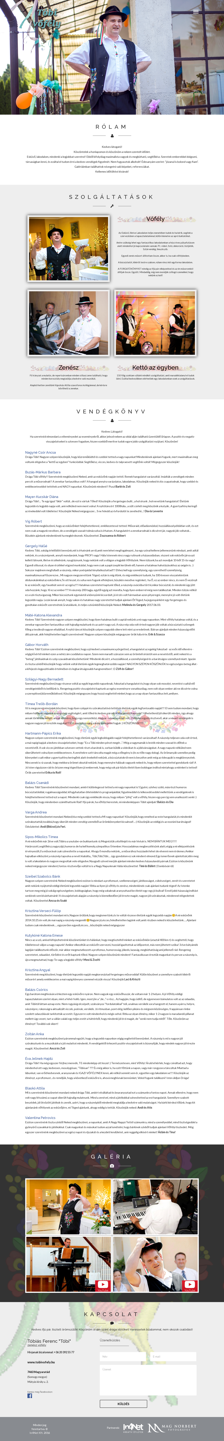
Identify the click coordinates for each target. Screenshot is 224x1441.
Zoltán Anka (34, 1034)
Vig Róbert (33, 521)
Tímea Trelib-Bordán (41, 704)
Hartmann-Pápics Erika (43, 733)
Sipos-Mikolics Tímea (41, 837)
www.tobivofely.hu (41, 1362)
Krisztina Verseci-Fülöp (43, 911)
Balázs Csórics (36, 990)
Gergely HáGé (36, 546)
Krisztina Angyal (37, 970)
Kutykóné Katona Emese (44, 935)
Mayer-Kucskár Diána (41, 497)
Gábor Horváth (36, 645)
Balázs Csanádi (37, 783)
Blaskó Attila (35, 1088)
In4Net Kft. (36, 1432)
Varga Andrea (36, 812)
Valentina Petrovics (40, 1118)
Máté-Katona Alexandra (43, 615)
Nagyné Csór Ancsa (40, 452)
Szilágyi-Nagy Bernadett (44, 679)
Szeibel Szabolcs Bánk (42, 876)
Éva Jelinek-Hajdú (39, 1059)
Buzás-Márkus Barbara (42, 472)
